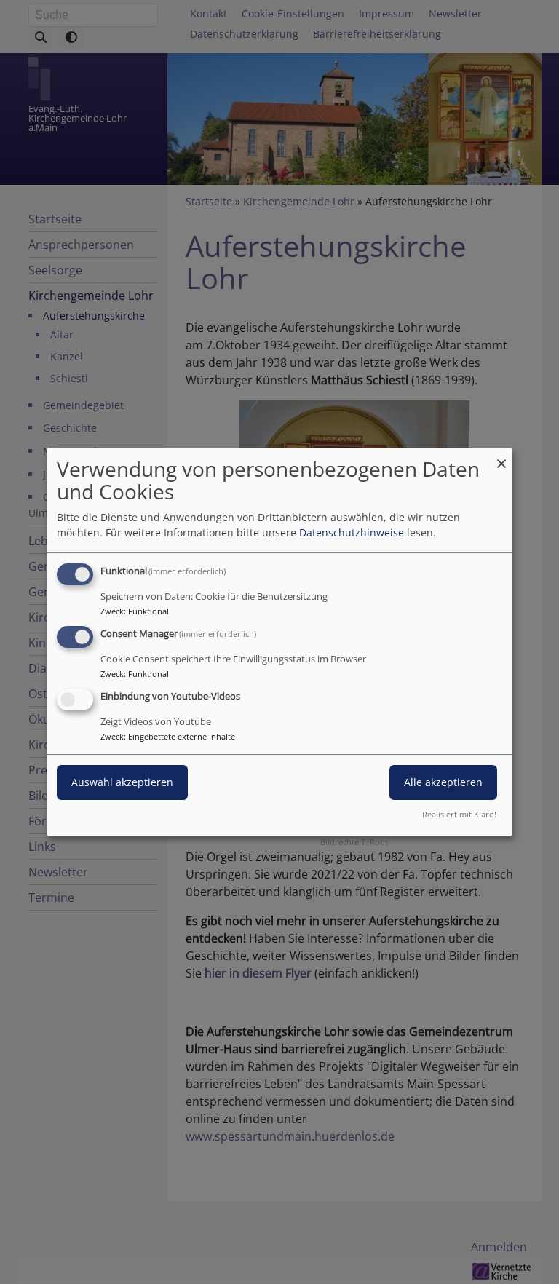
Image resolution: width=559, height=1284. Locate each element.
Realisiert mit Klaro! (459, 814)
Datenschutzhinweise (351, 532)
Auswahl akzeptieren (122, 782)
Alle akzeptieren (443, 782)
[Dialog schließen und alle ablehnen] (501, 457)
